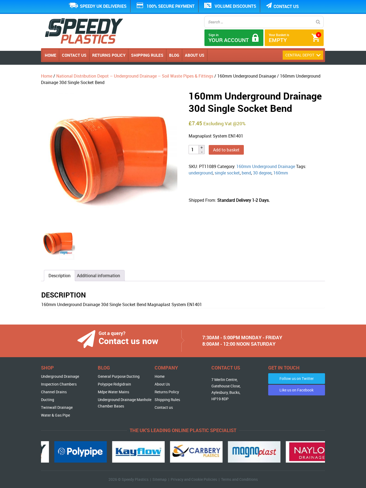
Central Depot (300, 55)
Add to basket (226, 150)
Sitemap (159, 479)
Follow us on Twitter (296, 378)
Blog (174, 55)
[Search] (318, 22)
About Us (194, 55)
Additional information (98, 276)
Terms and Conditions (239, 479)
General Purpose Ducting (119, 376)
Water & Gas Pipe (55, 415)
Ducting (47, 399)
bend (246, 173)
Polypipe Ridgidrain (114, 384)
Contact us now (128, 340)
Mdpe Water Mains (113, 391)
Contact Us (74, 55)
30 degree (262, 173)
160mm (280, 173)
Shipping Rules (147, 55)
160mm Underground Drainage (265, 166)
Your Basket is (294, 38)
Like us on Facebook (296, 389)
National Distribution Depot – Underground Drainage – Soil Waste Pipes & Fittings (134, 76)
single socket (227, 173)
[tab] (59, 275)
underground (201, 173)
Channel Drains (54, 391)
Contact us (286, 6)
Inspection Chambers (59, 384)
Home (50, 55)
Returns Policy (108, 55)
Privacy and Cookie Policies (194, 479)
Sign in (228, 38)
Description (59, 276)
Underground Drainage (60, 376)
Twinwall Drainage (57, 407)
